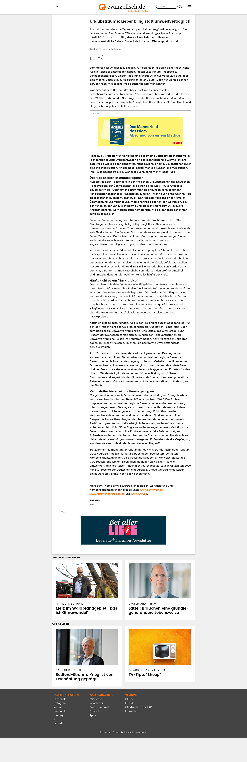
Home (92, 57)
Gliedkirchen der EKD (138, 707)
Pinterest (59, 711)
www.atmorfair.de (151, 489)
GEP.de (129, 699)
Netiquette (105, 732)
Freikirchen (132, 711)
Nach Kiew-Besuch (68, 670)
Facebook (60, 699)
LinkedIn (59, 723)
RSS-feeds (95, 699)
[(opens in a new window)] (140, 131)
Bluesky (58, 715)
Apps (92, 715)
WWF (92, 504)
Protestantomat (99, 707)
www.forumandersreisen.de (107, 493)
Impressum (141, 732)
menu (57, 6)
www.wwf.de (139, 493)
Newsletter (96, 703)
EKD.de (130, 703)
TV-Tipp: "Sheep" (145, 675)
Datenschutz (127, 732)
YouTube (59, 707)
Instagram (60, 703)
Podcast (94, 711)
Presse (116, 732)
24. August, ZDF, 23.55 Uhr (147, 670)
